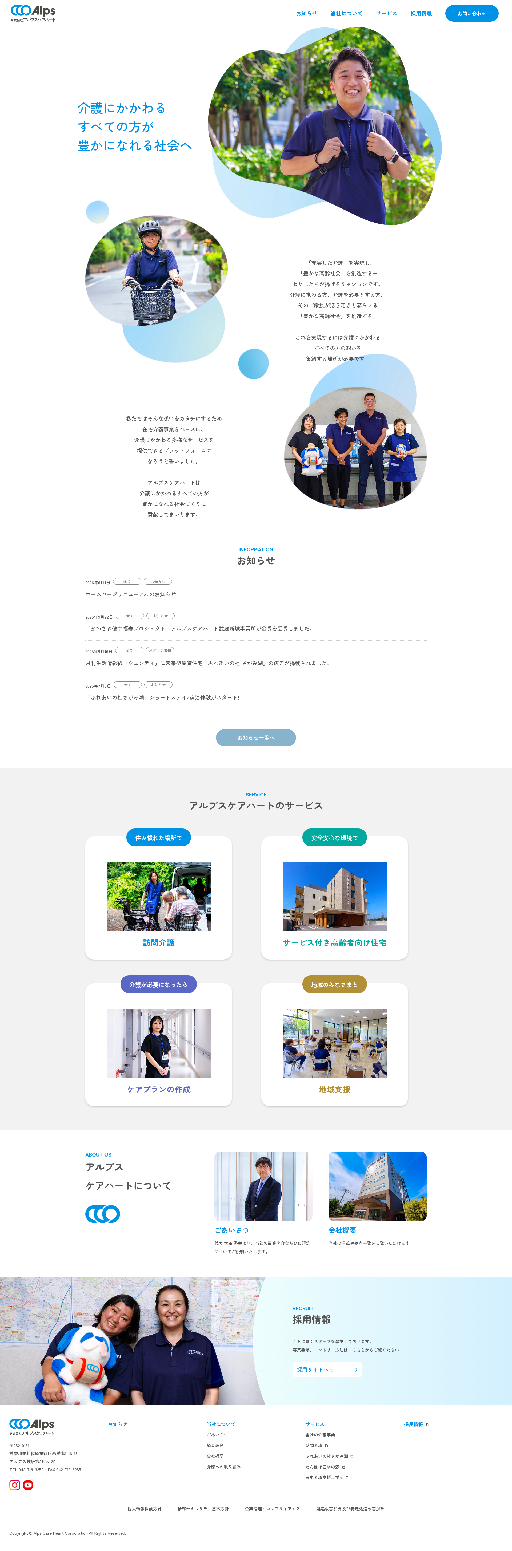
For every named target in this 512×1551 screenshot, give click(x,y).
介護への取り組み (224, 1466)
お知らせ (306, 13)
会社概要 (215, 1456)
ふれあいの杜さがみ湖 (326, 1456)
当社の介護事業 (320, 1434)
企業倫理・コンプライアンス (272, 1508)
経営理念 (215, 1445)
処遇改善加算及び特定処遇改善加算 (350, 1508)
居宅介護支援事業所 (324, 1477)
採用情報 (421, 13)
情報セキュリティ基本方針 (203, 1508)
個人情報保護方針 (144, 1508)
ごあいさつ (217, 1434)
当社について (347, 13)
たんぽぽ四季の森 (322, 1466)
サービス (386, 13)
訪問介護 (313, 1445)
